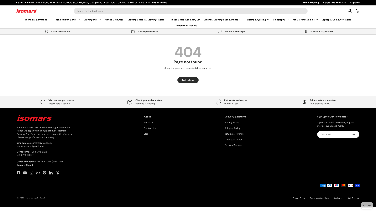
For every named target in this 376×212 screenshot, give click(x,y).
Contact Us (150, 128)
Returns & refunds (234, 133)
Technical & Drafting (36, 19)
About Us (148, 122)
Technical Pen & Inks (65, 19)
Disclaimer (338, 198)
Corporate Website (334, 2)
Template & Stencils (186, 25)
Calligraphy (279, 19)
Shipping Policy (232, 128)
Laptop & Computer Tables (336, 19)
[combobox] (191, 11)
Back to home (188, 80)
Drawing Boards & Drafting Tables (146, 19)
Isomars (26, 198)
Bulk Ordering (311, 2)
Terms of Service (233, 145)
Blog (146, 133)
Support (355, 2)
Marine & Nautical (114, 19)
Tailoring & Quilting (255, 19)
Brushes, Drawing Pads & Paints (221, 19)
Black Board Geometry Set (185, 19)
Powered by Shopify (38, 198)
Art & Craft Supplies (304, 19)
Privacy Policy (232, 122)
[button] (358, 11)
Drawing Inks (91, 19)
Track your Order (233, 139)
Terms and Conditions (319, 198)
